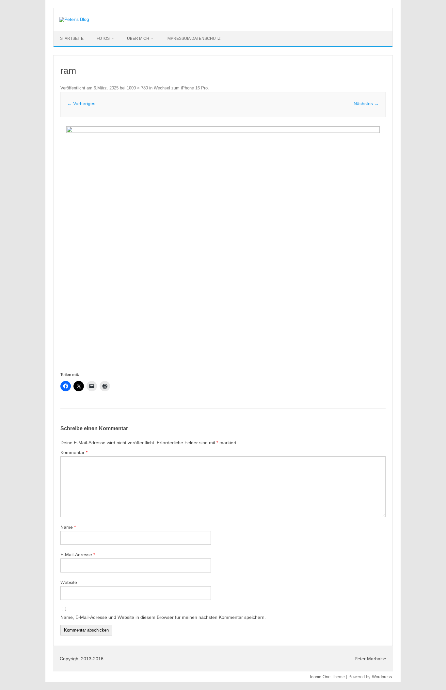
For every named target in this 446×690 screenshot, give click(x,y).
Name (68, 527)
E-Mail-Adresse (77, 554)
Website (68, 582)
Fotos (103, 38)
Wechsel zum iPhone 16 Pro (181, 88)
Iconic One (320, 676)
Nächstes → (366, 103)
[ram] (223, 248)
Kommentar (74, 452)
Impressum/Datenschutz (193, 38)
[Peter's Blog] (74, 19)
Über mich (138, 38)
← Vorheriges (81, 103)
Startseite (72, 38)
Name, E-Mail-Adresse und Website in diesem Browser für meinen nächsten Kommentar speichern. (163, 617)
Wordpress (382, 676)
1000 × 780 (137, 88)
